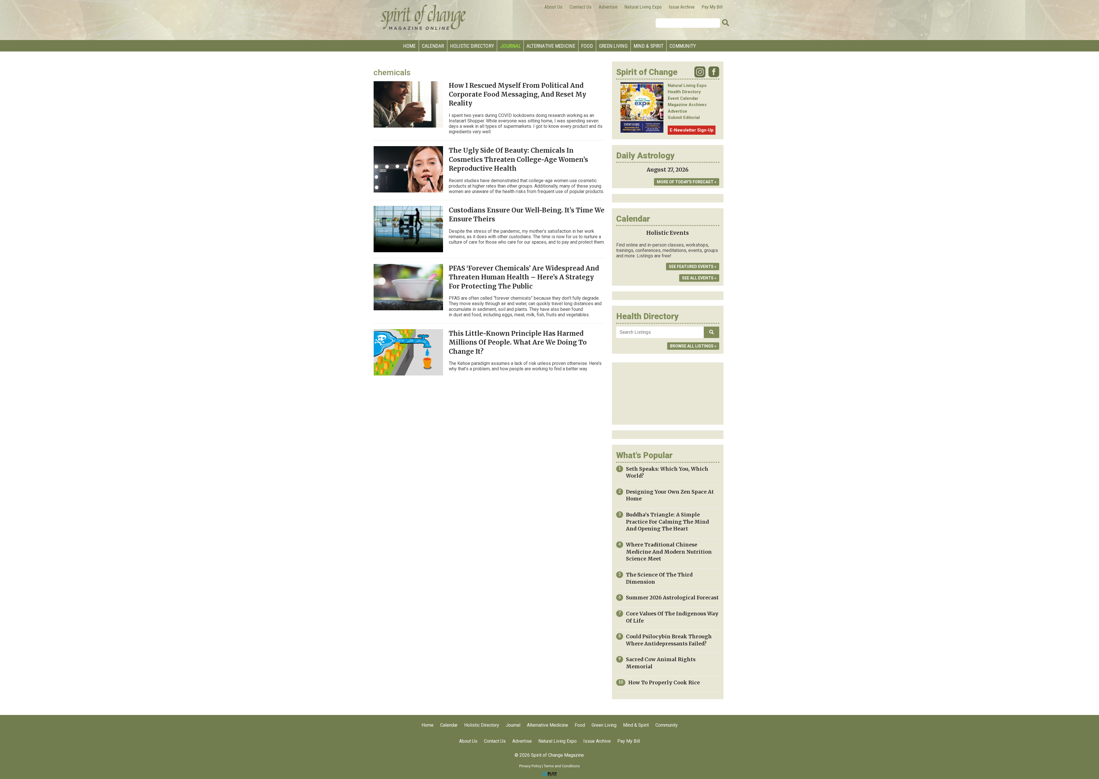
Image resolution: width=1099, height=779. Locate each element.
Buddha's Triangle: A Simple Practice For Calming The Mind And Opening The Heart (667, 522)
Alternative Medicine (551, 46)
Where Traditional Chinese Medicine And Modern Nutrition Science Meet (669, 552)
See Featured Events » (692, 266)
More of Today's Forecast (685, 182)
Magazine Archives (687, 104)
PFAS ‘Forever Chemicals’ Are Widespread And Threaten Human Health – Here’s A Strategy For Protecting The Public (524, 277)
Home (409, 46)
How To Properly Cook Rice (664, 682)
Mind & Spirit (648, 46)
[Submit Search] (725, 23)
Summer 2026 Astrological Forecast (672, 598)
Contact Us (581, 7)
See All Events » (699, 278)
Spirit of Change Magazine (424, 17)
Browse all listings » (693, 346)
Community (682, 46)
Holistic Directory (472, 46)
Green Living (613, 46)
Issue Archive (682, 7)
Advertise (608, 7)
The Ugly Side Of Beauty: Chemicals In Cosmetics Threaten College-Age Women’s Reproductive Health (518, 159)
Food (587, 46)
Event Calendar (683, 98)
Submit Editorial (684, 117)
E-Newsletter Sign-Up (691, 130)
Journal (510, 46)
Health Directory (684, 91)
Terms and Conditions (562, 766)
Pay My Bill (712, 7)
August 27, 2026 (668, 169)
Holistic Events (667, 233)
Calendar (433, 46)
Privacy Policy (530, 766)
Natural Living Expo (643, 7)
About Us (553, 7)
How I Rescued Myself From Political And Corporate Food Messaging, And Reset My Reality (517, 95)
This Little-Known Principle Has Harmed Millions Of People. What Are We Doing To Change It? (518, 342)
